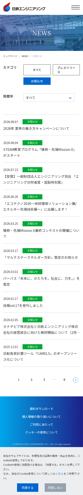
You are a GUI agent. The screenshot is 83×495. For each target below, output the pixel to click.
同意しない (55, 487)
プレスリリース (66, 70)
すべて (37, 70)
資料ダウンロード (41, 409)
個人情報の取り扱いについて (41, 416)
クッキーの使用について (41, 432)
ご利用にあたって (41, 424)
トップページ (10, 56)
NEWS (25, 56)
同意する (28, 487)
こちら (59, 473)
